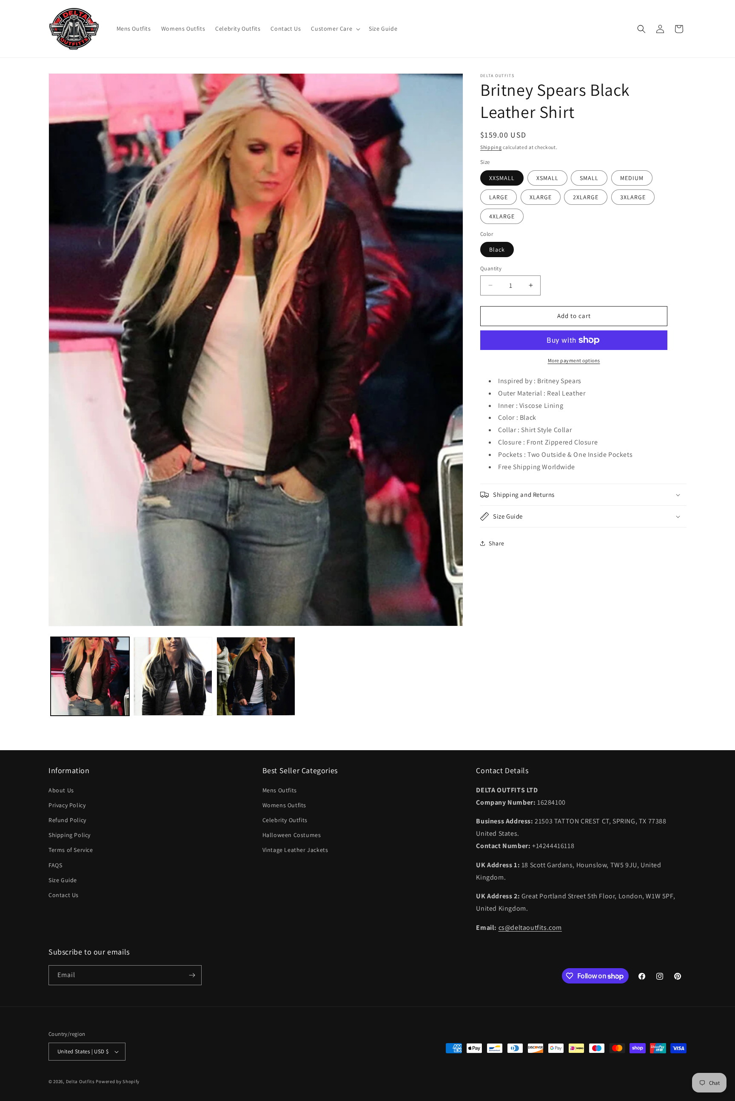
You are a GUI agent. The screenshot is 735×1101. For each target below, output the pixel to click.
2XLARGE (585, 197)
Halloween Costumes (291, 835)
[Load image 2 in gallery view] (173, 676)
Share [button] (496, 543)
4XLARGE (502, 216)
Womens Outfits (284, 805)
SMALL (589, 178)
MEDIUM (632, 178)
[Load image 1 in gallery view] (90, 676)
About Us (61, 790)
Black (497, 249)
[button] (335, 28)
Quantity (490, 268)
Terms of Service (70, 850)
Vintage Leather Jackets (295, 850)
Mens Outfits (279, 790)
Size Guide (62, 880)
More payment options (574, 360)
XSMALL (547, 178)
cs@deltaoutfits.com (530, 927)
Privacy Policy (66, 805)
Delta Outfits (80, 1081)
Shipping (491, 147)
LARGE (498, 197)
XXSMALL (502, 178)
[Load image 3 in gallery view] (256, 676)
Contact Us (63, 895)
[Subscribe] (191, 975)
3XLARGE (633, 197)
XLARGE (541, 197)
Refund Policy (67, 820)
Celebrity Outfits (285, 820)
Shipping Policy (69, 835)
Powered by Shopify (118, 1081)
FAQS (55, 865)
